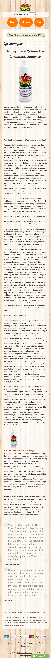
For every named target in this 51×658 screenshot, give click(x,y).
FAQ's (41, 643)
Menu (12, 22)
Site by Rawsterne (25, 655)
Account (26, 22)
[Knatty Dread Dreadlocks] (25, 9)
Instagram (25, 646)
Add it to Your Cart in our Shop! (19, 450)
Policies (21, 643)
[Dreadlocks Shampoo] (25, 81)
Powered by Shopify (26, 657)
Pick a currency (21, 14)
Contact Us (41, 656)
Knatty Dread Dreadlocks (24, 653)
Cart (39, 22)
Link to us (11, 643)
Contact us (32, 643)
